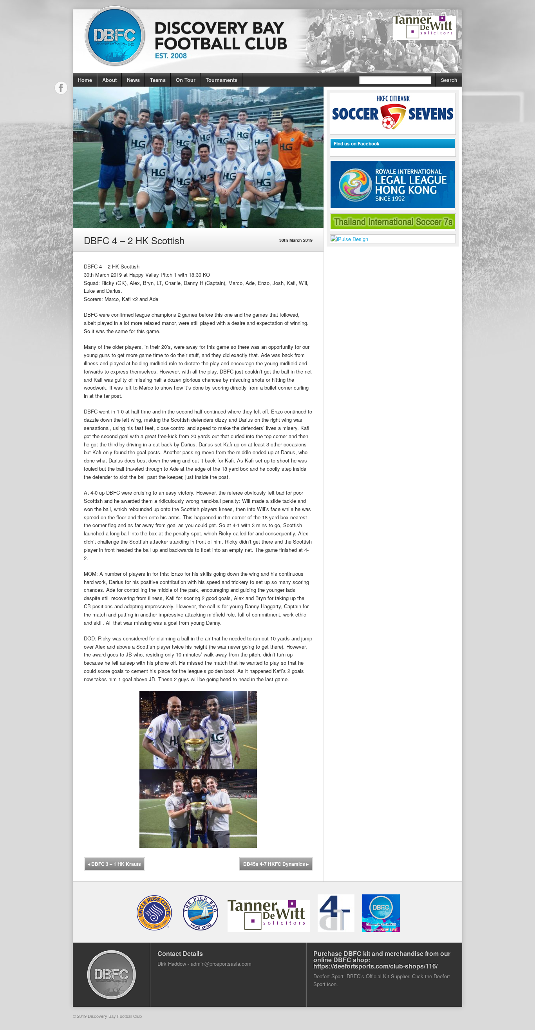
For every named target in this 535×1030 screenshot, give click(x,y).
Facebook (61, 88)
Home (85, 79)
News (133, 79)
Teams (158, 79)
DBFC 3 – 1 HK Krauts (114, 863)
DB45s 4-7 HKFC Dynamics (276, 863)
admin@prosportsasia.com (221, 963)
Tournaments (221, 79)
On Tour (185, 79)
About (109, 79)
